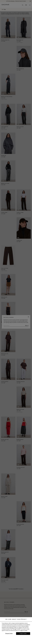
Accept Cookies (23, 633)
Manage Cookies (9, 633)
